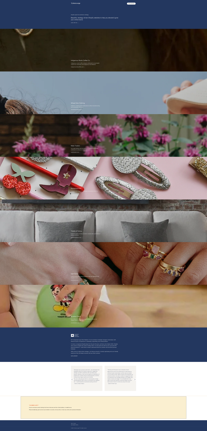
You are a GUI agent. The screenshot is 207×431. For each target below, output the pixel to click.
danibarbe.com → (75, 280)
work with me (74, 22)
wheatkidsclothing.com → (77, 109)
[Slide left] (72, 379)
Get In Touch (73, 423)
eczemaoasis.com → (76, 322)
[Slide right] (135, 379)
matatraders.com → (75, 152)
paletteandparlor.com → (76, 237)
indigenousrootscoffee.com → (78, 66)
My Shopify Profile (74, 424)
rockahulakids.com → (76, 194)
